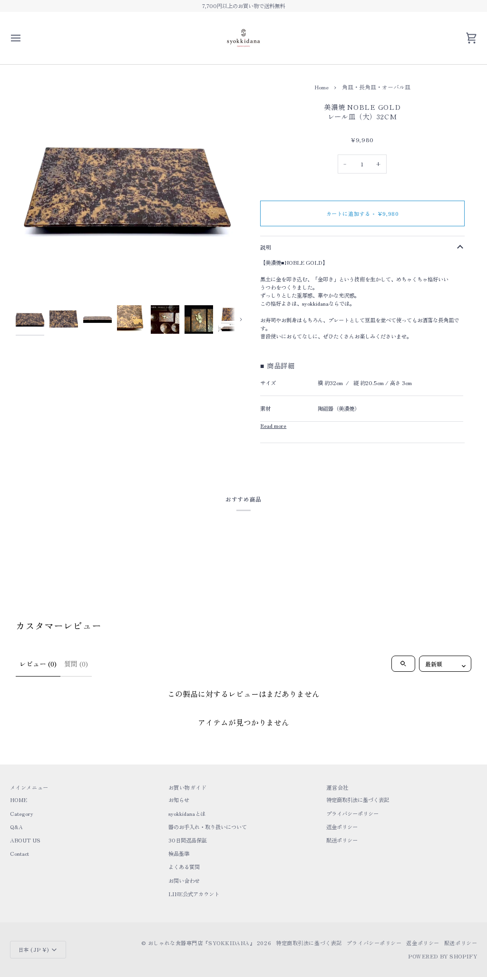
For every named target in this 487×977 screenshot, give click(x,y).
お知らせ (178, 799)
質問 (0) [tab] (76, 663)
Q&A (16, 827)
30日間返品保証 (187, 840)
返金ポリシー (342, 827)
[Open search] (403, 664)
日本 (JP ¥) (33, 949)
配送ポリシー (342, 840)
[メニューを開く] (24, 38)
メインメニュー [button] (29, 787)
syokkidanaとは (186, 813)
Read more (273, 425)
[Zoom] (130, 187)
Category (21, 813)
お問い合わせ (184, 880)
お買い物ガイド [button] (187, 787)
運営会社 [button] (337, 787)
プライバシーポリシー (352, 813)
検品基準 (178, 853)
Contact (19, 853)
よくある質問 (184, 867)
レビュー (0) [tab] (38, 663)
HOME (18, 799)
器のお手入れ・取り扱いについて (207, 827)
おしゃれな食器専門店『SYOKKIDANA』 (201, 943)
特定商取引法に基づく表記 (357, 799)
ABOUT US (25, 840)
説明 (265, 247)
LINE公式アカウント (193, 894)
